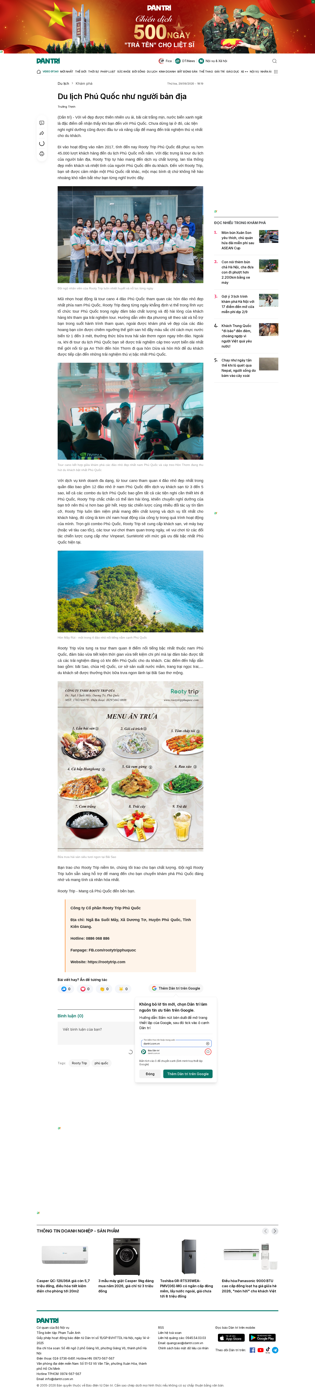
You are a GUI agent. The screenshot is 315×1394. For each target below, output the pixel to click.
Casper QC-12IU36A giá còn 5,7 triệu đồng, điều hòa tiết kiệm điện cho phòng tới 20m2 (63, 1286)
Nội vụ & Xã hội (216, 61)
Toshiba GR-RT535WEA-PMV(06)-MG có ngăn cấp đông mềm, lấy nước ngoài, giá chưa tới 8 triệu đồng (186, 1288)
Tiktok (268, 1350)
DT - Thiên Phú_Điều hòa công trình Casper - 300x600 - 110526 (246, 89)
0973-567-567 (103, 1358)
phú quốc (101, 1063)
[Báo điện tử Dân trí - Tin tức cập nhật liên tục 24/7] (48, 61)
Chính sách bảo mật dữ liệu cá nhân (183, 1348)
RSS (161, 1327)
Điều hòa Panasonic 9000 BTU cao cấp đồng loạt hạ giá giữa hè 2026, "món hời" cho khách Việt (249, 1286)
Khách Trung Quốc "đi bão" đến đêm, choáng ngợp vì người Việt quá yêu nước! (237, 336)
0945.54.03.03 (196, 1338)
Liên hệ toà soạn (170, 1333)
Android (262, 1338)
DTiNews (188, 61)
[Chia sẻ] (42, 133)
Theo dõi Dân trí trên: (230, 1350)
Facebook (252, 1350)
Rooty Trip (79, 1063)
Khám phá (84, 83)
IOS (231, 1338)
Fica (169, 61)
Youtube (260, 1350)
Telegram (275, 1350)
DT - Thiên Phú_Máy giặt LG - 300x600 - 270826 (246, 391)
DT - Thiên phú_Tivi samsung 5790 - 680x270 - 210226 (130, 1074)
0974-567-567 (70, 1374)
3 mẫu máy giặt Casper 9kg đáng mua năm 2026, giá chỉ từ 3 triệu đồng (126, 1286)
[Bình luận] (42, 123)
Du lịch (63, 83)
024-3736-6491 (64, 1358)
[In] (42, 154)
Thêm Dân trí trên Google (179, 988)
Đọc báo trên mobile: (235, 1327)
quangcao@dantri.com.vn (185, 1343)
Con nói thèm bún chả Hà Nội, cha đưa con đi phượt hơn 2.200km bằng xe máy (238, 272)
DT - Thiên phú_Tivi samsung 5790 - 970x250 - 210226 (157, 1163)
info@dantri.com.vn (59, 1379)
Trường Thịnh (66, 106)
